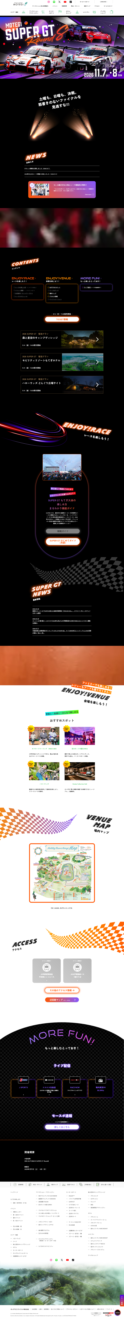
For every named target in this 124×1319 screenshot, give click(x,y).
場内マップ (87, 6)
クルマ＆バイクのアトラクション (48, 1210)
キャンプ (93, 1202)
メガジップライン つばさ (45, 1222)
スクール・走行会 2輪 (75, 1233)
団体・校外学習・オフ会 (19, 1203)
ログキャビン (94, 1199)
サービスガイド (108, 6)
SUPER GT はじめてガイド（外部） (63, 541)
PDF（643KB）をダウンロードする (61, 908)
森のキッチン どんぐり (97, 1246)
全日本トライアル (74, 1213)
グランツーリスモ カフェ (97, 1249)
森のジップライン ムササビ (46, 1225)
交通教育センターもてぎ (19, 1256)
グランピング (94, 1196)
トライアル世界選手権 (75, 1199)
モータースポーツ (84, 1)
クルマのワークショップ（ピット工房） (49, 1216)
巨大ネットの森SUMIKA (80, 749)
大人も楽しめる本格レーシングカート (49, 1213)
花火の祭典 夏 (17, 1226)
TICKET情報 (62, 319)
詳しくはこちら (62, 1126)
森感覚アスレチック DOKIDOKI (47, 1199)
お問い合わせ (100, 1309)
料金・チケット (75, 6)
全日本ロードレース (74, 1207)
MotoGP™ (72, 1196)
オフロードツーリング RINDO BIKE (44, 749)
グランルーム (94, 1217)
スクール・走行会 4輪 (75, 1236)
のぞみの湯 (94, 1225)
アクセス (97, 6)
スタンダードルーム (96, 1222)
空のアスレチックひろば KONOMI (48, 1196)
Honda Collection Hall (80, 784)
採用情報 (46, 1309)
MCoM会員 (72, 1225)
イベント (55, 6)
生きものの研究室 (43, 1233)
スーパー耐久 (72, 1210)
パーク (15, 1241)
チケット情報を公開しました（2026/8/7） (37, 168)
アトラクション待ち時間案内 (40, 6)
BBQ (92, 1204)
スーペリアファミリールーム (99, 1220)
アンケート (109, 1309)
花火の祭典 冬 (17, 1229)
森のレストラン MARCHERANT (99, 1228)
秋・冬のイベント (18, 1220)
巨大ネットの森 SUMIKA (45, 1204)
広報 (40, 1309)
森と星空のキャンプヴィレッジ (21, 1244)
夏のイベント (16, 1218)
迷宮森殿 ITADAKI (43, 1202)
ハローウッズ (44, 784)
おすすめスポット (55, 287)
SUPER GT (72, 1202)
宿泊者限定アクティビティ (98, 1207)
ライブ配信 (87, 287)
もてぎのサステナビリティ (46, 1246)
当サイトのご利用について (87, 1309)
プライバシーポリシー (72, 1309)
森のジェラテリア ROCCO (98, 1244)
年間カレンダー (17, 1212)
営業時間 (64, 6)
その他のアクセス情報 (61, 990)
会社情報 (34, 1309)
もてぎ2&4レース (73, 1204)
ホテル (15, 1247)
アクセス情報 (54, 296)
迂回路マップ (60, 999)
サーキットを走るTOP (75, 1222)
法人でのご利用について (57, 1309)
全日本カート (72, 1216)
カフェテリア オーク (96, 1241)
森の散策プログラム (44, 1230)
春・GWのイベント (18, 1215)
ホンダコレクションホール (20, 1253)
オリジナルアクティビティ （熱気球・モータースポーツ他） (48, 1239)
